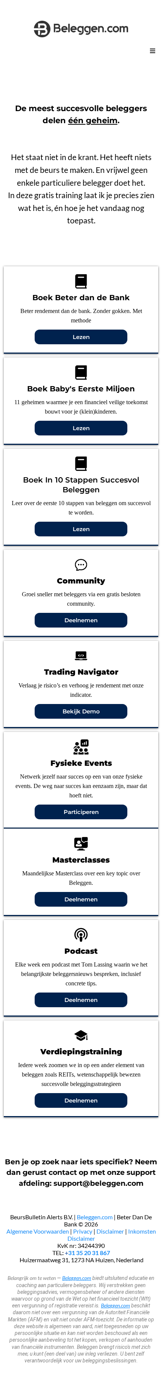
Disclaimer (110, 1231)
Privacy (82, 1231)
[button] (151, 51)
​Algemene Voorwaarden (38, 1231)
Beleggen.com (95, 1216)
